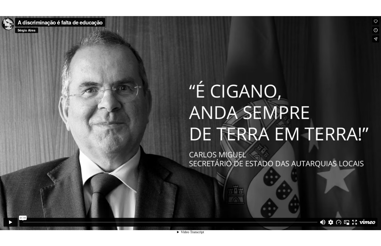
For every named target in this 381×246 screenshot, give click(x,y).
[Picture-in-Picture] (346, 222)
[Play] (11, 222)
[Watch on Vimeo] (367, 222)
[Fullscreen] (354, 222)
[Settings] (330, 222)
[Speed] (338, 222)
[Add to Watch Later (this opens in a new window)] (375, 30)
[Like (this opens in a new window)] (375, 21)
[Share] (375, 39)
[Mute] (322, 222)
